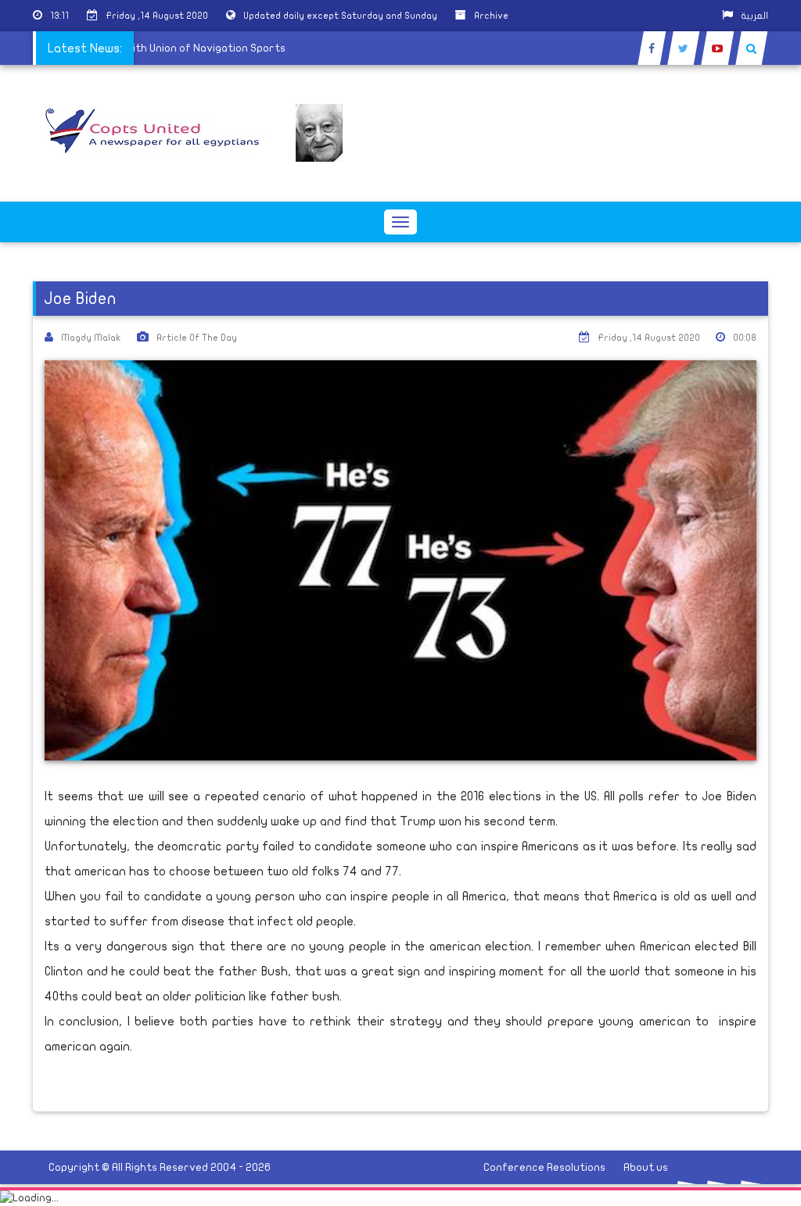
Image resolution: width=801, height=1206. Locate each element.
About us (645, 1167)
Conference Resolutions (544, 1167)
